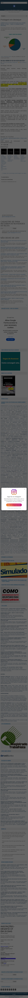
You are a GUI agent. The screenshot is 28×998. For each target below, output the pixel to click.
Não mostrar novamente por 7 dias (14, 508)
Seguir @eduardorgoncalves (14, 504)
